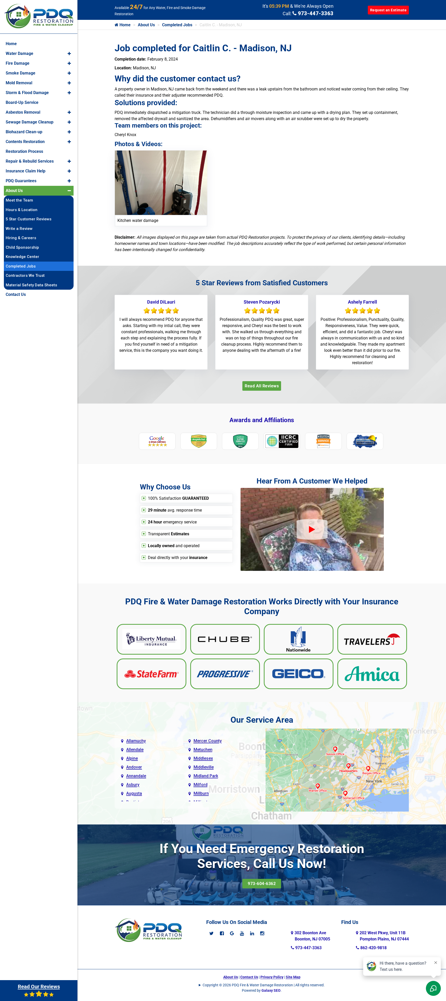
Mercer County (208, 740)
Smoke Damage (20, 73)
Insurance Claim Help (25, 171)
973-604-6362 (262, 883)
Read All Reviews (262, 385)
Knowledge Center (22, 256)
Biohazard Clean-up (24, 131)
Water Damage (19, 53)
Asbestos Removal (23, 112)
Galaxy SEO (271, 990)
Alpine (132, 758)
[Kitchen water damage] (161, 182)
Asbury (132, 784)
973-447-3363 (315, 13)
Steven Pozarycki (262, 302)
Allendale (135, 749)
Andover (134, 767)
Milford (201, 784)
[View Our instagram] (262, 933)
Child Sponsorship (22, 247)
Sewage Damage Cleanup (29, 122)
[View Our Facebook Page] (222, 933)
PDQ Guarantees (21, 180)
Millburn (201, 793)
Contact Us (249, 977)
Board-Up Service (22, 102)
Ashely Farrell (362, 302)
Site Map (293, 977)
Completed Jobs (177, 24)
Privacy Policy (271, 977)
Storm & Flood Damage (27, 92)
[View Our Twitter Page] (211, 933)
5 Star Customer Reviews (28, 219)
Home (124, 24)
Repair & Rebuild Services (30, 161)
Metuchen (203, 749)
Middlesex (203, 758)
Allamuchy (136, 740)
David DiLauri (161, 302)
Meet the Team (19, 200)
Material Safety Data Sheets (31, 285)
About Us (146, 24)
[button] (69, 53)
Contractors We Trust (25, 275)
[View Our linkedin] (252, 933)
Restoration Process (24, 151)
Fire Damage (17, 63)
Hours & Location (21, 209)
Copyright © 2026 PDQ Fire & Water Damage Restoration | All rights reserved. (264, 985)
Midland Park (206, 775)
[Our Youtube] (242, 933)
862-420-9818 (373, 947)
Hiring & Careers (21, 238)
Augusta (134, 793)
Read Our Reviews (39, 986)
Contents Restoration (25, 141)
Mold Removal (19, 82)
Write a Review (19, 228)
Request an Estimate (388, 10)
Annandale (136, 775)
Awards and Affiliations (261, 420)
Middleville (204, 767)
